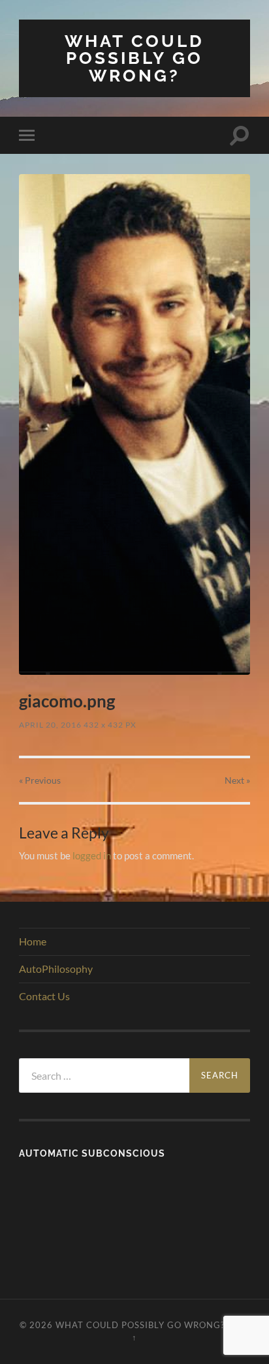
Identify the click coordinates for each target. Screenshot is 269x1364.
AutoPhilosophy (56, 968)
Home (32, 941)
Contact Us (44, 996)
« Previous (40, 780)
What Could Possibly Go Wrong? (134, 58)
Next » (237, 780)
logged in (91, 855)
